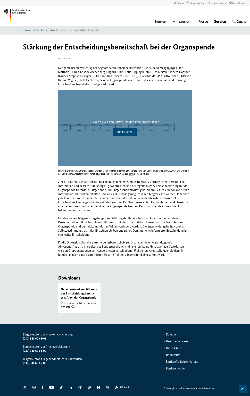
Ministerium (39, 30)
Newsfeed (126, 387)
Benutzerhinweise (177, 341)
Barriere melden (176, 368)
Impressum (173, 355)
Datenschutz (174, 348)
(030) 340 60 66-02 (34, 351)
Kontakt (171, 334)
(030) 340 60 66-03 (34, 363)
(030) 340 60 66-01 (34, 338)
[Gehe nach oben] (243, 389)
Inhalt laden (125, 131)
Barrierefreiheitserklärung (182, 361)
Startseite (27, 30)
